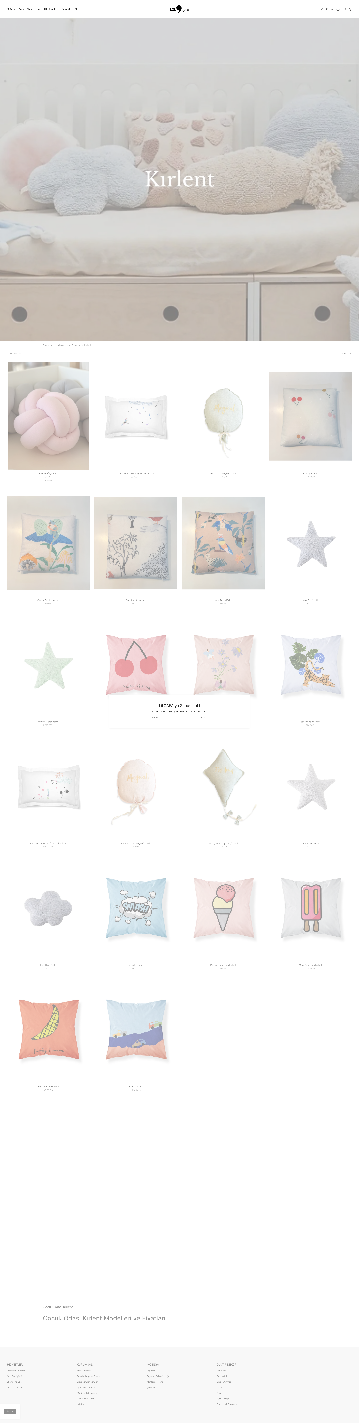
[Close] (245, 698)
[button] (11, 9)
